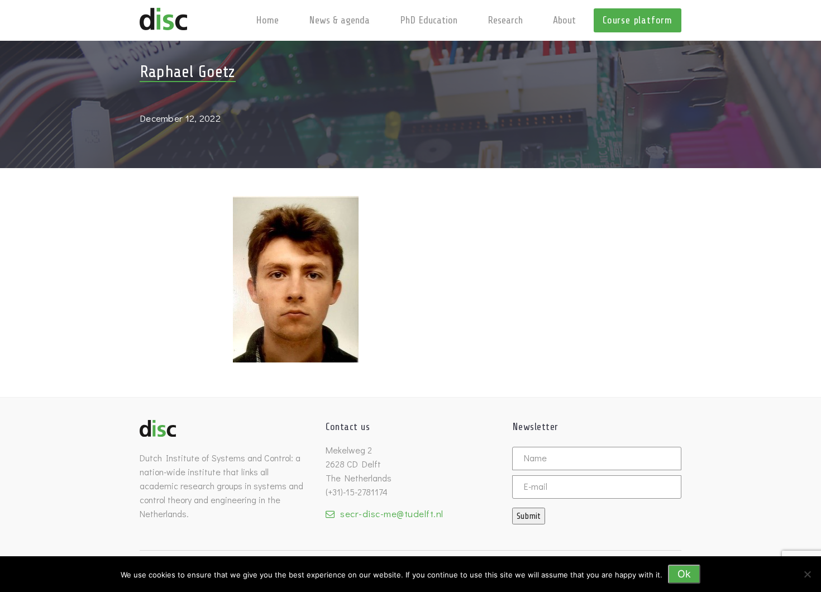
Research (505, 20)
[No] (807, 574)
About (564, 20)
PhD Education (428, 20)
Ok (684, 574)
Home (267, 20)
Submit (529, 516)
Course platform (637, 20)
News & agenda (339, 20)
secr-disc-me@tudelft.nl (391, 513)
